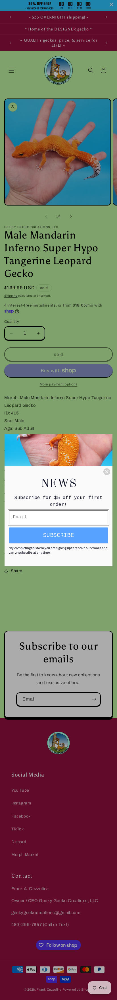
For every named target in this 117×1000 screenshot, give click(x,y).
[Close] (106, 471)
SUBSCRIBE (58, 535)
